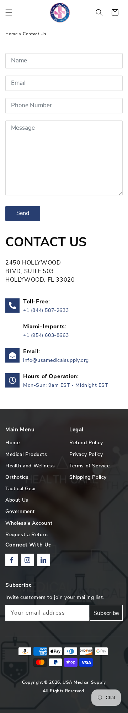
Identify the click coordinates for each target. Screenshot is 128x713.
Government (20, 511)
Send (22, 213)
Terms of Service (89, 465)
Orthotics (16, 477)
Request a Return (26, 534)
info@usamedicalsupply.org (56, 360)
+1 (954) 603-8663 (46, 335)
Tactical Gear (20, 488)
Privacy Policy (86, 454)
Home (11, 34)
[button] (9, 12)
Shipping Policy (88, 477)
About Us (16, 500)
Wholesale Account (28, 523)
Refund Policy (86, 442)
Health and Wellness (30, 465)
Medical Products (26, 454)
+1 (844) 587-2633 (46, 310)
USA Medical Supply (84, 682)
